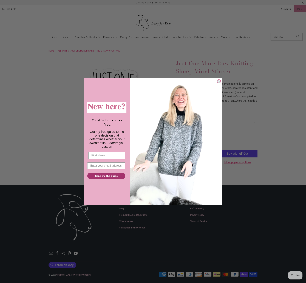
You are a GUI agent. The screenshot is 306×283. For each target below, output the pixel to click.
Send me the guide (106, 175)
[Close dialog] (219, 81)
